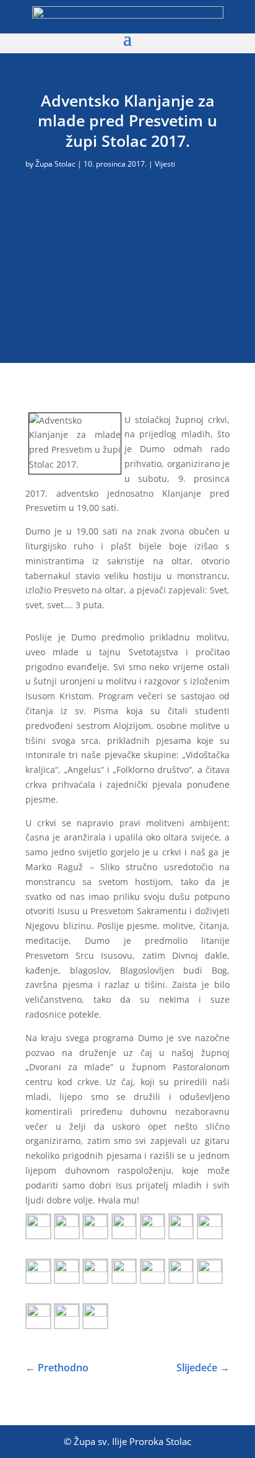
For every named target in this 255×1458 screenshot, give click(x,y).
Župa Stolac (55, 164)
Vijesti (165, 164)
